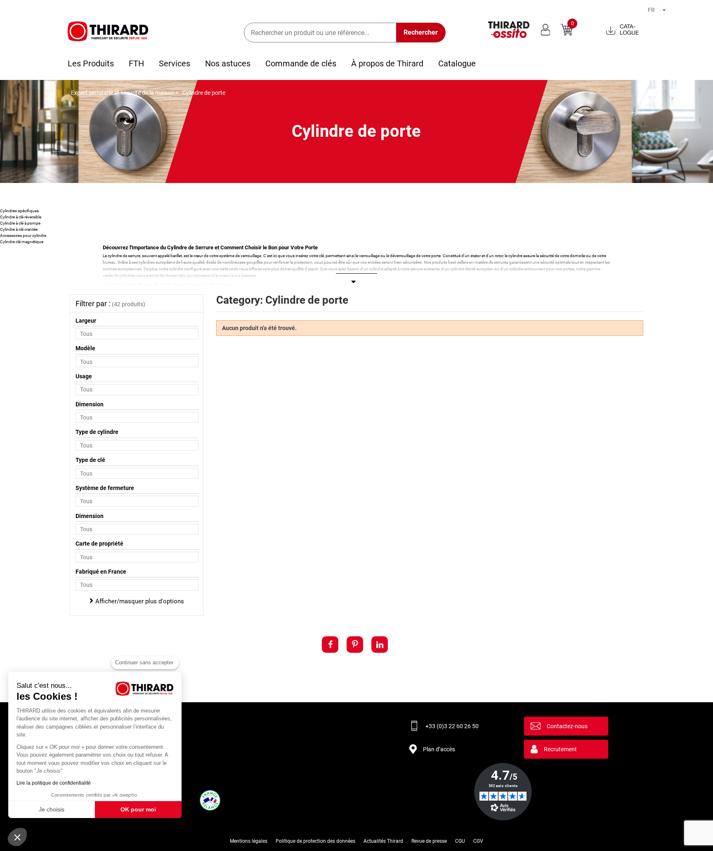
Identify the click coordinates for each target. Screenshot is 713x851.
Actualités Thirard (383, 841)
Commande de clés (300, 63)
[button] (17, 837)
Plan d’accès (439, 749)
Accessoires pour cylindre (23, 235)
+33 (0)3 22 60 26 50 (452, 726)
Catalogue (457, 63)
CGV (478, 841)
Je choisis (51, 809)
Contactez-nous (567, 726)
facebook (330, 644)
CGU (460, 841)
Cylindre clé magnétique (21, 241)
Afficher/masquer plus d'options (139, 601)
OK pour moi (138, 809)
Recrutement (560, 749)
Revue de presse (429, 841)
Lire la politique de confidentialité (54, 783)
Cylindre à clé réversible (20, 217)
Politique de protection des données (315, 841)
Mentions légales (248, 841)
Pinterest (355, 644)
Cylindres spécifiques (19, 211)
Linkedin (379, 644)
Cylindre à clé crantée (19, 229)
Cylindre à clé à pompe (20, 223)
